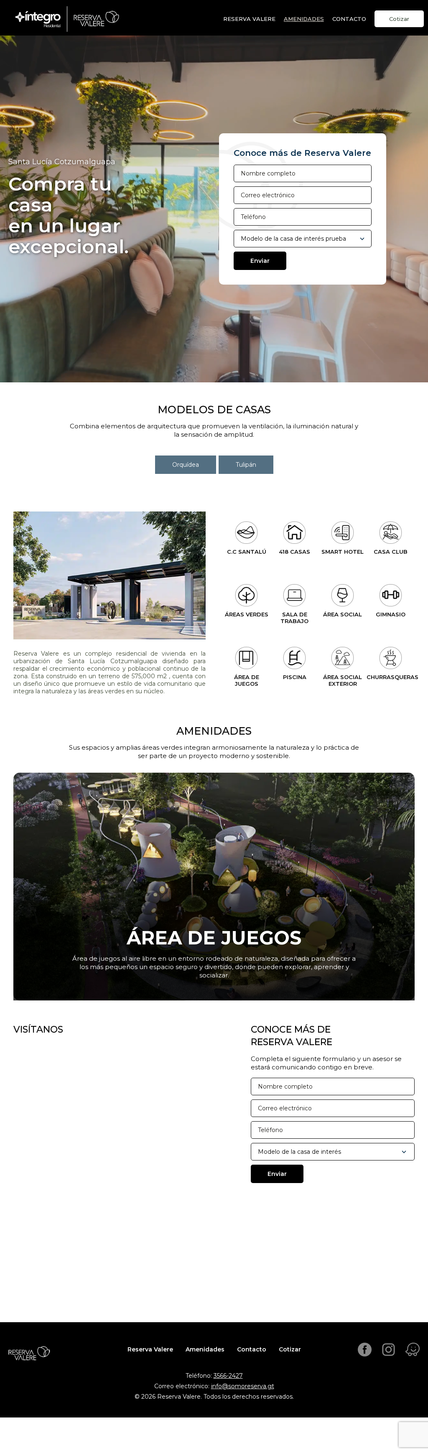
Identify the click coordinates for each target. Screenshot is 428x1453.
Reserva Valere (249, 18)
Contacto (251, 1349)
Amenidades (304, 18)
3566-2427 (228, 1375)
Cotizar (399, 18)
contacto (349, 18)
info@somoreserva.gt (242, 1386)
